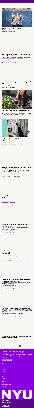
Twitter (3, 371)
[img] (17, 17)
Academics (4, 365)
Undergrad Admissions (6, 402)
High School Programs (6, 405)
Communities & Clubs (12, 144)
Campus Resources (5, 59)
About (3, 381)
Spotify (3, 378)
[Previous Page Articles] (2, 346)
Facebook (4, 373)
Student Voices (20, 313)
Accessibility (4, 386)
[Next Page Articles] (31, 346)
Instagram (4, 369)
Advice (3, 366)
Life (2, 363)
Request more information (7, 360)
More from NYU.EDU (5, 400)
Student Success (5, 406)
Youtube (3, 374)
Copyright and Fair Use (6, 384)
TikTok (3, 376)
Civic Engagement (5, 31)
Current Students (12, 31)
